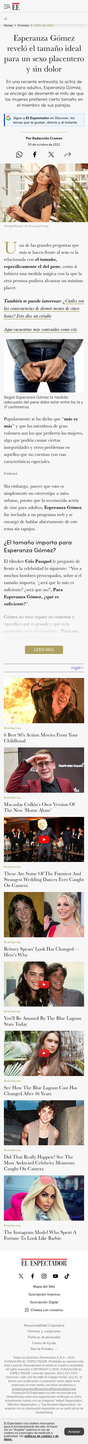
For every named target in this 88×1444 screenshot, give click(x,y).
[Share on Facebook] (34, 154)
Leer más (44, 650)
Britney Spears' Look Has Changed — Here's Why (41, 952)
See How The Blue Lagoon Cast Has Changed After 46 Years (40, 1090)
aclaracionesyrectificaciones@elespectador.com (44, 1389)
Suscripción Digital (44, 1302)
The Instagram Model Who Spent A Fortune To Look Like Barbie (40, 1235)
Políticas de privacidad (44, 1337)
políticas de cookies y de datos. (31, 1437)
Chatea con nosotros (47, 1310)
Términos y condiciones (44, 1331)
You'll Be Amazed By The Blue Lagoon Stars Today (42, 1021)
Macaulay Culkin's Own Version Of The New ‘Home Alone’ (39, 807)
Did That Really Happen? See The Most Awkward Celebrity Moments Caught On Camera (39, 1163)
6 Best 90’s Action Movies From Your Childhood (41, 738)
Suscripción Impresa (44, 1294)
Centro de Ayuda (44, 1343)
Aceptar (74, 1431)
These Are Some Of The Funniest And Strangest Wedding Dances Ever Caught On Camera (44, 879)
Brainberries (12, 728)
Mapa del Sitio (44, 1286)
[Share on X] (51, 154)
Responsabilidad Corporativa (44, 1325)
